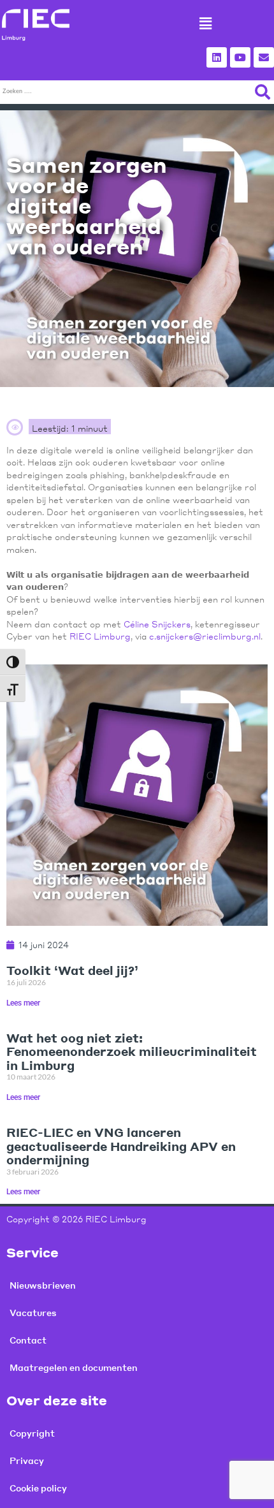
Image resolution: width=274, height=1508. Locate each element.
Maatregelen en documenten (74, 1367)
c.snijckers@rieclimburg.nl (205, 636)
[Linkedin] (216, 57)
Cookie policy (38, 1487)
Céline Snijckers (157, 624)
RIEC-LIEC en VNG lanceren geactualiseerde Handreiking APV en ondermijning (121, 1146)
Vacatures (33, 1312)
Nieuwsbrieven (43, 1285)
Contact (28, 1340)
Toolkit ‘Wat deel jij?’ (72, 970)
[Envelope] (264, 57)
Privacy (27, 1460)
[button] (205, 23)
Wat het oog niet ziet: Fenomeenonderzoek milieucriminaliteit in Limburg (131, 1051)
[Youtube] (240, 57)
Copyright (32, 1433)
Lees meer (23, 1003)
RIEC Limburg (100, 636)
